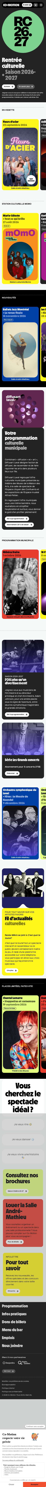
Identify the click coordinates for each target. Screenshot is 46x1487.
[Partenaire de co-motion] (8, 1363)
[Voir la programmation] (23, 413)
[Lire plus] (23, 893)
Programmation (15, 1306)
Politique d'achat (8, 1388)
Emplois (8, 1338)
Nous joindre (12, 1346)
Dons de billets (14, 1322)
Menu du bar (12, 1330)
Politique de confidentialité (12, 1392)
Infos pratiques (14, 1314)
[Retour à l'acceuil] (11, 5)
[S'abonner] (23, 743)
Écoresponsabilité (8, 1385)
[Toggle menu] (41, 5)
